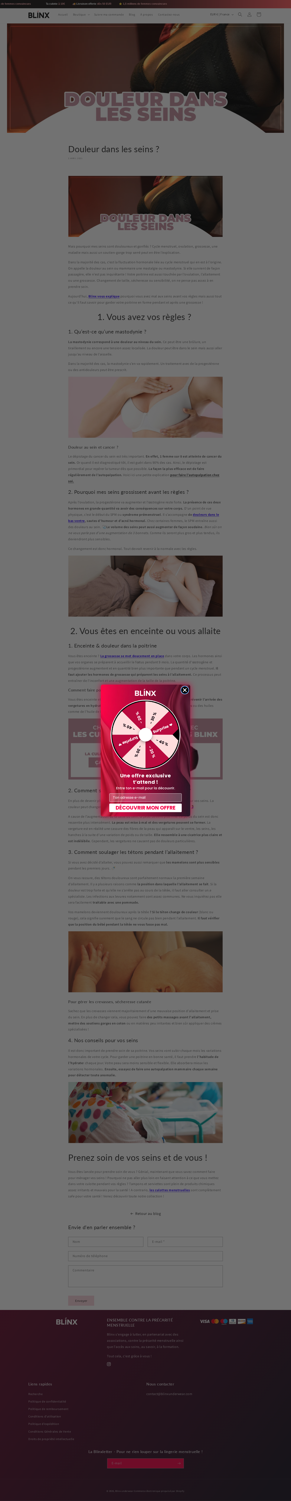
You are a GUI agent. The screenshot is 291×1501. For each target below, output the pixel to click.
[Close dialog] (185, 690)
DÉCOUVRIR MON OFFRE (146, 807)
